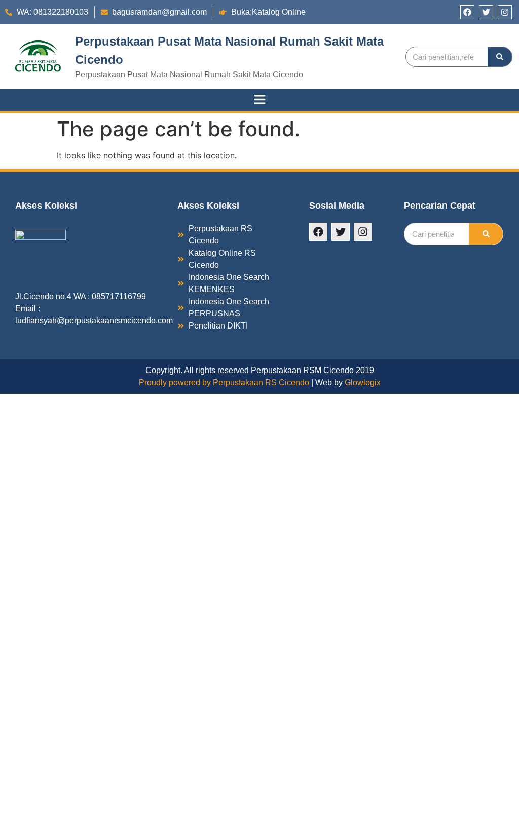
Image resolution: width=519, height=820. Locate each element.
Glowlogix (363, 382)
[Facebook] (467, 12)
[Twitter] (486, 12)
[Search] (500, 56)
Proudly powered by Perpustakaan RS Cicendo (224, 382)
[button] (259, 100)
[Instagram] (505, 12)
